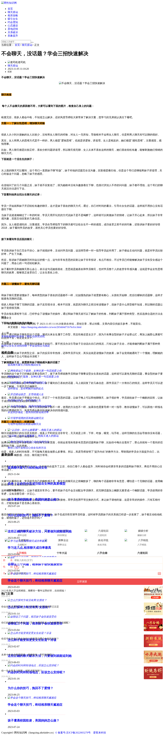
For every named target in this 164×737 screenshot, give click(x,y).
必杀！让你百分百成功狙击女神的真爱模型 (37, 483)
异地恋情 (13, 29)
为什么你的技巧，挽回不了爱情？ (30, 515)
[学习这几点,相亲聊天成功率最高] (27, 541)
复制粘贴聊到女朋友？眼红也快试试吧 (23, 336)
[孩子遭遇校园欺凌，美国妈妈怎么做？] (36, 492)
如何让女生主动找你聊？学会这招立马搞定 (25, 345)
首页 (10, 8)
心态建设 (13, 25)
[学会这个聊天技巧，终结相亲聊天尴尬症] (32, 697)
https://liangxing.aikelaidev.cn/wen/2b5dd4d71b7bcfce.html (51, 327)
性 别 (8, 566)
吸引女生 (13, 18)
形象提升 (13, 35)
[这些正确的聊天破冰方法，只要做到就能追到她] (36, 524)
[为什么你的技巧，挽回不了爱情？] (36, 509)
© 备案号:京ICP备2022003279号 (73, 732)
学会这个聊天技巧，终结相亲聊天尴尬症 (35, 580)
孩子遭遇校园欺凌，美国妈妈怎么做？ (33, 499)
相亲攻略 (13, 15)
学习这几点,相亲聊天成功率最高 (29, 547)
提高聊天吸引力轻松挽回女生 (27, 467)
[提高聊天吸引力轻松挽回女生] (36, 461)
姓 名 (8, 560)
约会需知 (13, 22)
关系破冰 (13, 32)
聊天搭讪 (13, 12)
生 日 (8, 573)
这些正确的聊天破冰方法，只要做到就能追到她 (40, 531)
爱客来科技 (99, 732)
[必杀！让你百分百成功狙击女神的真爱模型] (36, 477)
